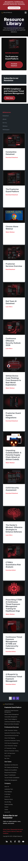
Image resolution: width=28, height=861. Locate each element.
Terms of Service (11, 831)
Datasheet (6, 116)
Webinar (5, 126)
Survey (5, 122)
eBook (4, 119)
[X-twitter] (11, 841)
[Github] (19, 841)
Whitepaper (6, 129)
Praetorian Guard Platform (12, 707)
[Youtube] (23, 841)
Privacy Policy (6, 829)
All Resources (7, 112)
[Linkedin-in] (7, 841)
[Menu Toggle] (26, 13)
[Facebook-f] (15, 841)
